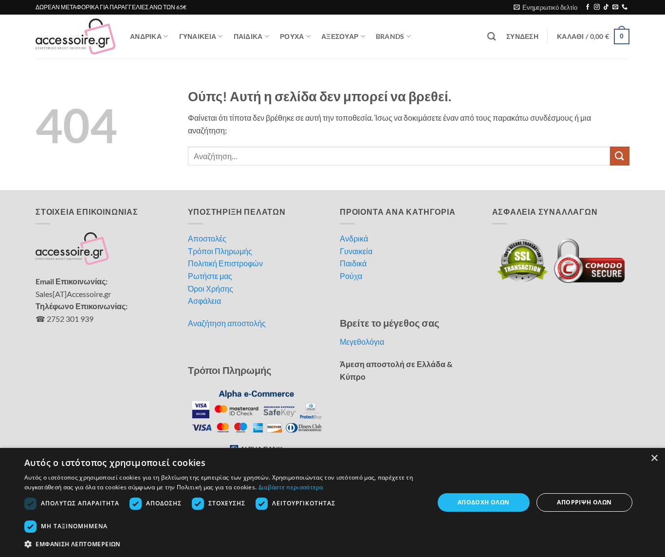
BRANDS (390, 36)
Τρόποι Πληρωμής (220, 251)
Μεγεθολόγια (362, 341)
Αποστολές (207, 238)
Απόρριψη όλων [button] (584, 502)
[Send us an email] (615, 7)
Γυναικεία (356, 251)
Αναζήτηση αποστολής (227, 323)
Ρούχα (351, 275)
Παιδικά (353, 263)
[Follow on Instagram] (597, 7)
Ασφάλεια (204, 300)
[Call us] (625, 7)
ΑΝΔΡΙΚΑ (146, 36)
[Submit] (619, 156)
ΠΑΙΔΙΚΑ (248, 36)
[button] (545, 7)
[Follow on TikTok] (606, 7)
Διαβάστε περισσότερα (291, 487)
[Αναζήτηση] (491, 37)
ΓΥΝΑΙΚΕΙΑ (198, 36)
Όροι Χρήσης (210, 288)
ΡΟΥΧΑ (292, 36)
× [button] (654, 458)
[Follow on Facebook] (588, 7)
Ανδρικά (354, 238)
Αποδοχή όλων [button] (484, 502)
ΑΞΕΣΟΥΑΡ (339, 36)
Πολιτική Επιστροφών (225, 263)
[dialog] (332, 502)
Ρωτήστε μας (210, 275)
